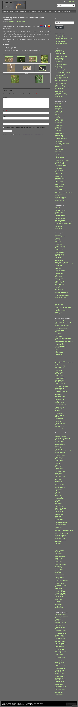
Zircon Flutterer (59, 543)
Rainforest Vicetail (59, 498)
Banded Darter (58, 108)
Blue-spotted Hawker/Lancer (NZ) (63, 450)
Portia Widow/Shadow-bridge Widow (64, 341)
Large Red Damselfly (60, 69)
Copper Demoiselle (59, 58)
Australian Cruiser (59, 435)
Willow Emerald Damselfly (61, 94)
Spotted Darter (58, 176)
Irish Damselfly (58, 67)
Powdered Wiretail (59, 399)
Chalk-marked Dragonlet (61, 633)
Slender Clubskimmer (60, 676)
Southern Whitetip (59, 415)
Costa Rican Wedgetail (60, 564)
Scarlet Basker (58, 276)
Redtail (56, 405)
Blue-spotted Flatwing (60, 210)
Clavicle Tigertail (59, 457)
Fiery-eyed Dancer (59, 571)
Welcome (5, 11)
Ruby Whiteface (59, 170)
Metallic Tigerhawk (59, 484)
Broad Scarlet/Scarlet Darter (62, 325)
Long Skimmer (58, 154)
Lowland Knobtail (59, 659)
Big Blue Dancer (59, 551)
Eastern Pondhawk (59, 640)
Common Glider (59, 460)
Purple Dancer (58, 588)
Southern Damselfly (60, 85)
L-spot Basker (58, 481)
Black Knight (58, 446)
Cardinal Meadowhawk (60, 630)
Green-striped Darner (60, 476)
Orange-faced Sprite (60, 220)
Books (54, 11)
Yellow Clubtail (58, 195)
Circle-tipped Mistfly (60, 455)
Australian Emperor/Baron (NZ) (62, 438)
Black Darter (58, 106)
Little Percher (58, 333)
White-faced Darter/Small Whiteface (63, 192)
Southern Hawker (59, 181)
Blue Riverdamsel (59, 367)
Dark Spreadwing (59, 61)
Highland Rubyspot (59, 577)
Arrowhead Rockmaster (60, 361)
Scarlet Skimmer (59, 279)
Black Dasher (58, 619)
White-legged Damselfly (60, 93)
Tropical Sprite (58, 602)
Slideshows (23, 11)
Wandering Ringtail (59, 428)
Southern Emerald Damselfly (62, 86)
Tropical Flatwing (59, 418)
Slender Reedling (59, 412)
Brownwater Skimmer (60, 452)
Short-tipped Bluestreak (60, 408)
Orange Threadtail (59, 397)
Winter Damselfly (59, 96)
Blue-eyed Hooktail (59, 116)
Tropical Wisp (58, 424)
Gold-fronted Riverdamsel (61, 391)
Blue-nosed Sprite (59, 209)
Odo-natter (40, 11)
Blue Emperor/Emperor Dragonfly (63, 322)
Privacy (69, 11)
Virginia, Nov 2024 (59, 36)
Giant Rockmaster (59, 388)
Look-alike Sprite (59, 217)
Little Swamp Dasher (60, 657)
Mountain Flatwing (59, 583)
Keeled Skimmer (59, 149)
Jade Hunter (58, 479)
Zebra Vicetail (58, 541)
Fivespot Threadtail (59, 385)
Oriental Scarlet (59, 265)
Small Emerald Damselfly (61, 80)
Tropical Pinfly (58, 421)
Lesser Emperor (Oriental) (61, 262)
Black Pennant (58, 109)
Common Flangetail (60, 247)
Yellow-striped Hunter (60, 538)
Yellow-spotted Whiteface (61, 198)
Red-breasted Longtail (60, 404)
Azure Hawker (58, 103)
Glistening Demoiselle (60, 310)
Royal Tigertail (58, 505)
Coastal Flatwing (59, 372)
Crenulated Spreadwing (60, 215)
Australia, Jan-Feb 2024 (61, 43)
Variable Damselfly (59, 88)
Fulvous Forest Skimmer (61, 255)
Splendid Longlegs (59, 416)
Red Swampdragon (59, 503)
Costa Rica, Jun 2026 (60, 35)
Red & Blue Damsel (59, 402)
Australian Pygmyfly (60, 441)
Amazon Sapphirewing (60, 614)
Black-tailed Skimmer (60, 112)
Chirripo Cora (58, 561)
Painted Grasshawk (59, 489)
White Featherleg (59, 91)
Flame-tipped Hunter (60, 471)
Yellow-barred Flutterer (60, 297)
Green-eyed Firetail (59, 575)
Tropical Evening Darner (61, 522)
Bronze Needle (58, 370)
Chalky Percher (58, 454)
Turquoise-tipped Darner (61, 687)
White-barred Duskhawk (61, 294)
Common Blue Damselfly (61, 56)
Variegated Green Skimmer (61, 292)
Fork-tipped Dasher (59, 646)
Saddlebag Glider (59, 273)
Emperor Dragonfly (59, 133)
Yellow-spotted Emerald (60, 197)
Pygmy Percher (58, 493)
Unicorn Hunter (58, 525)
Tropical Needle (59, 420)
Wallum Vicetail (58, 527)
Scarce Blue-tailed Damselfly (62, 75)
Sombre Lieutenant (59, 281)
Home (4, 14)
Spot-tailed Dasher (59, 681)
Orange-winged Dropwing (61, 165)
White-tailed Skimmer (60, 194)
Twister (56, 349)
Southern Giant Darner (60, 513)
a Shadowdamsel (59, 558)
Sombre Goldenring (60, 178)
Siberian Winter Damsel (60, 78)
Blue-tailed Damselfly (60, 55)
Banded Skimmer (59, 235)
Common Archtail (59, 458)
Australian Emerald (59, 439)
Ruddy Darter (58, 168)
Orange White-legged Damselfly (62, 72)
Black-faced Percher (60, 444)
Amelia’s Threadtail (59, 550)
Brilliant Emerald (59, 119)
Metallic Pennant (59, 663)
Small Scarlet (58, 347)
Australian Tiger (59, 443)
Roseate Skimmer (59, 673)
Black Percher (58, 111)
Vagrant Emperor (59, 186)
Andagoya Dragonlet (60, 617)
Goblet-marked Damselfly (61, 64)
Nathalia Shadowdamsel (61, 585)
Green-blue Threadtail (60, 393)
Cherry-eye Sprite (59, 305)
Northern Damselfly (59, 70)
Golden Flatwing (59, 389)
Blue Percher (58, 241)
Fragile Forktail (58, 572)
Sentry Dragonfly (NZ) (60, 508)
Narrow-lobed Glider (60, 487)
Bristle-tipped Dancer (60, 555)
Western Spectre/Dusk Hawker (62, 191)
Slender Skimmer (59, 175)
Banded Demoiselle (59, 51)
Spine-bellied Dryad (60, 679)
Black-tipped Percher (60, 236)
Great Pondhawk (59, 652)
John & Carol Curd (70, 1)
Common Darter (59, 125)
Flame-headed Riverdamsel (61, 386)
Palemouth (57, 492)
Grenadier (57, 259)
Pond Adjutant (58, 268)
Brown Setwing (58, 628)
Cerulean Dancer (59, 559)
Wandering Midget (59, 426)
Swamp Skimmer (59, 684)
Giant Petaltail (58, 473)
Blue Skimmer (58, 449)
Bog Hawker (58, 117)
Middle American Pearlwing (61, 580)
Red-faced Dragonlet (60, 670)
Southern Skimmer (59, 184)
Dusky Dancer (58, 566)
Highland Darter (59, 144)
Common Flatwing (59, 377)
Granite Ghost (58, 257)
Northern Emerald (59, 162)
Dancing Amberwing (60, 638)
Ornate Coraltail (59, 225)
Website (5, 122)
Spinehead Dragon (59, 514)
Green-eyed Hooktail (60, 140)
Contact (64, 11)
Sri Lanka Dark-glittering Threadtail (63, 221)
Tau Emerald (58, 521)
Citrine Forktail (58, 563)
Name (4, 110)
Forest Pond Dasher (60, 644)
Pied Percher (58, 267)
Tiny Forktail (58, 601)
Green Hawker (58, 141)
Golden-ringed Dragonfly (61, 138)
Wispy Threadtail (59, 607)
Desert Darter (58, 130)
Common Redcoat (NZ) (60, 378)
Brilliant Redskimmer (60, 627)
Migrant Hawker (59, 155)
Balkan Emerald (59, 105)
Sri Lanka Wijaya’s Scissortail (62, 295)
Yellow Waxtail (58, 228)
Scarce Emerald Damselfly (61, 77)
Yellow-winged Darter (60, 200)
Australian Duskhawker (60, 436)
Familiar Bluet (58, 567)
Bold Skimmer (58, 323)
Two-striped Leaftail (60, 689)
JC (17, 21)
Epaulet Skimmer (59, 135)
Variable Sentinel (59, 289)
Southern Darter (59, 179)
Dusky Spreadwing (59, 380)
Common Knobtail (59, 636)
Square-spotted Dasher (60, 683)
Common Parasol (59, 249)
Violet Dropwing (59, 187)
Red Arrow (57, 500)
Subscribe (59, 27)
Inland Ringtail (58, 394)
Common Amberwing (60, 244)
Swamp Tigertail (59, 519)
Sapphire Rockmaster (60, 407)
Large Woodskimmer (60, 656)
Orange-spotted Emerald (61, 163)
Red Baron (57, 501)
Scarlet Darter (58, 173)
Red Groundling (59, 343)
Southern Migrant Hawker (61, 183)
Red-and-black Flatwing (60, 593)
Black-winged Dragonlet (60, 622)
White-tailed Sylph (59, 694)
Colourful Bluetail (59, 373)
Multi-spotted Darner (60, 486)
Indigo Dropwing (59, 146)
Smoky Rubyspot (59, 598)
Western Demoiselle (60, 90)
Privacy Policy (30, 704)
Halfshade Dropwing (60, 330)
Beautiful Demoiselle (60, 53)
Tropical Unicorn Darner (61, 524)
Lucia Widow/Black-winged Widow (63, 338)
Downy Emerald (59, 132)
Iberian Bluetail (58, 66)
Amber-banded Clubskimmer (62, 616)
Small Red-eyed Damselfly (61, 83)
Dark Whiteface (58, 128)
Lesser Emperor (59, 151)
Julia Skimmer (58, 331)
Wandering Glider (59, 354)
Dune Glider (58, 463)
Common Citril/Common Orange (63, 307)
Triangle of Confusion (60, 41)
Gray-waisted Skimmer (60, 651)
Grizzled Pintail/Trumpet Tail (61, 328)
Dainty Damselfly (59, 59)
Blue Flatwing (58, 553)
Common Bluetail (59, 212)
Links (59, 11)
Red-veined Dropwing (60, 346)
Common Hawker (59, 127)
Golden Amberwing (59, 648)
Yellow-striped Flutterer (60, 536)
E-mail (4, 116)
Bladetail (57, 114)
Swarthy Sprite (58, 313)
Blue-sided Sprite (59, 304)
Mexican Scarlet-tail (60, 665)
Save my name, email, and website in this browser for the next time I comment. (24, 127)
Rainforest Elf (58, 495)
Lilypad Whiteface (59, 152)
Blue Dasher (58, 239)
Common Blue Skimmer (60, 246)
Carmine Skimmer (59, 632)
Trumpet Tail (58, 287)
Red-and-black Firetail (60, 591)
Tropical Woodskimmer (60, 686)
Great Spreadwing (59, 574)
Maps (29, 11)
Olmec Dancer (58, 586)
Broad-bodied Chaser (60, 120)
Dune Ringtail (58, 381)
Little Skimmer (58, 335)
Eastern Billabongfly (60, 383)
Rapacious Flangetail (60, 270)
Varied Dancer (58, 604)
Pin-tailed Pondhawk (60, 668)
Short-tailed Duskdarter (60, 509)
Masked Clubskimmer (60, 662)
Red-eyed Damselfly (60, 74)
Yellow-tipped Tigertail (60, 540)
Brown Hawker (58, 122)
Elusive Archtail (58, 466)
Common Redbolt (59, 251)
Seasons (34, 11)
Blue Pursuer (58, 243)
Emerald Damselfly (59, 63)
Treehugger (58, 286)
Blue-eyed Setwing (59, 625)
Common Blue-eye (59, 635)
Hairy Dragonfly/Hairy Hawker (62, 143)
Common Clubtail (59, 124)
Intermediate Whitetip (60, 396)
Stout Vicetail (58, 516)
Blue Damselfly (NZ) (60, 366)
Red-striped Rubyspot (60, 594)
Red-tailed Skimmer (60, 671)
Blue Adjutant (58, 238)
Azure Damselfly (59, 50)
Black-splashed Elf (59, 320)
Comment (6, 97)
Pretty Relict (58, 401)
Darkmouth (57, 462)
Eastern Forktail (59, 569)
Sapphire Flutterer (59, 275)
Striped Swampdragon (60, 517)
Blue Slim (57, 369)
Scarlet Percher (59, 506)
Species (11, 11)
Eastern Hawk (58, 465)
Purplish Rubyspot (59, 590)
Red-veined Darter (59, 167)
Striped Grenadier (59, 284)
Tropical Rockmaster (60, 423)
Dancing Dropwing (59, 254)
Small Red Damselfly (60, 82)
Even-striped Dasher (60, 641)
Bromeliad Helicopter (60, 556)
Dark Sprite (57, 309)
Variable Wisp (58, 226)
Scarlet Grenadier (59, 278)
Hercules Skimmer (59, 654)
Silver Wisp (57, 410)
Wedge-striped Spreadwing (61, 606)
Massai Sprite (58, 312)
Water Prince (58, 532)
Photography (48, 11)
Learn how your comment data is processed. (33, 134)
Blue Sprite (57, 207)
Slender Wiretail (59, 413)
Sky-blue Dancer (59, 596)
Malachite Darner (59, 660)
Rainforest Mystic (59, 497)
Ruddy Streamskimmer (60, 675)
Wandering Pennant (60, 529)
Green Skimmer (59, 474)
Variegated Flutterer (60, 290)
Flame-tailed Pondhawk (60, 643)
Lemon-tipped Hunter (60, 482)
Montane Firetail (59, 582)
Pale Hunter (58, 490)
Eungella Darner (59, 468)
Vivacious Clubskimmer (60, 691)
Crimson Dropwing (59, 252)
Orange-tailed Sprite (60, 218)
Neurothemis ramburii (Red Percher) (64, 263)
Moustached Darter (59, 157)
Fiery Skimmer (58, 470)
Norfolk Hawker (58, 159)
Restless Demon (59, 271)
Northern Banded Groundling (62, 160)
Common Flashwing (60, 213)
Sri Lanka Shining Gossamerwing (63, 223)
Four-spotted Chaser (60, 136)
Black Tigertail (58, 447)
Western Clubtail (59, 189)
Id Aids (16, 11)
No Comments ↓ (22, 21)
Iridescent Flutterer (59, 478)
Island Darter (58, 148)
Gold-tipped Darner (59, 649)
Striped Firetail (58, 599)
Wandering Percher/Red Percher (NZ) (64, 530)
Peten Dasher (58, 667)
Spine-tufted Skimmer (60, 282)
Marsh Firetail (58, 578)
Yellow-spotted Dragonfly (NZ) (62, 533)
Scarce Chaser (58, 171)
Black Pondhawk (59, 620)
